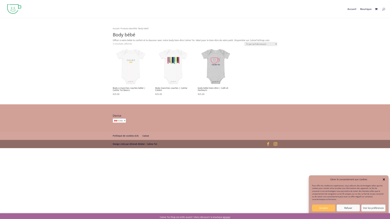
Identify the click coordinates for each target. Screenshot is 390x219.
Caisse (145, 135)
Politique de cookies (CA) (125, 135)
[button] (383, 179)
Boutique (366, 9)
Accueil (351, 9)
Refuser (348, 208)
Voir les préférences (373, 208)
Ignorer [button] (226, 217)
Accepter (323, 208)
